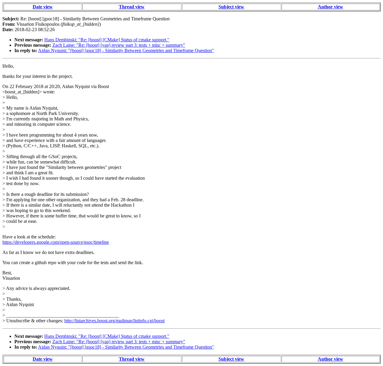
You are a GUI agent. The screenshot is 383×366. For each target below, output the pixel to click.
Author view (330, 6)
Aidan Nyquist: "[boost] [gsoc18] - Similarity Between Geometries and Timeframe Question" (126, 50)
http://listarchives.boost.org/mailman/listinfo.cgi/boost (114, 320)
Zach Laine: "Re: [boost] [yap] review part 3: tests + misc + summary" (118, 45)
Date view (43, 6)
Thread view (132, 6)
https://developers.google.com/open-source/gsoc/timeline (55, 242)
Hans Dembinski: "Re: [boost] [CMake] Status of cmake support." (106, 39)
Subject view (231, 6)
